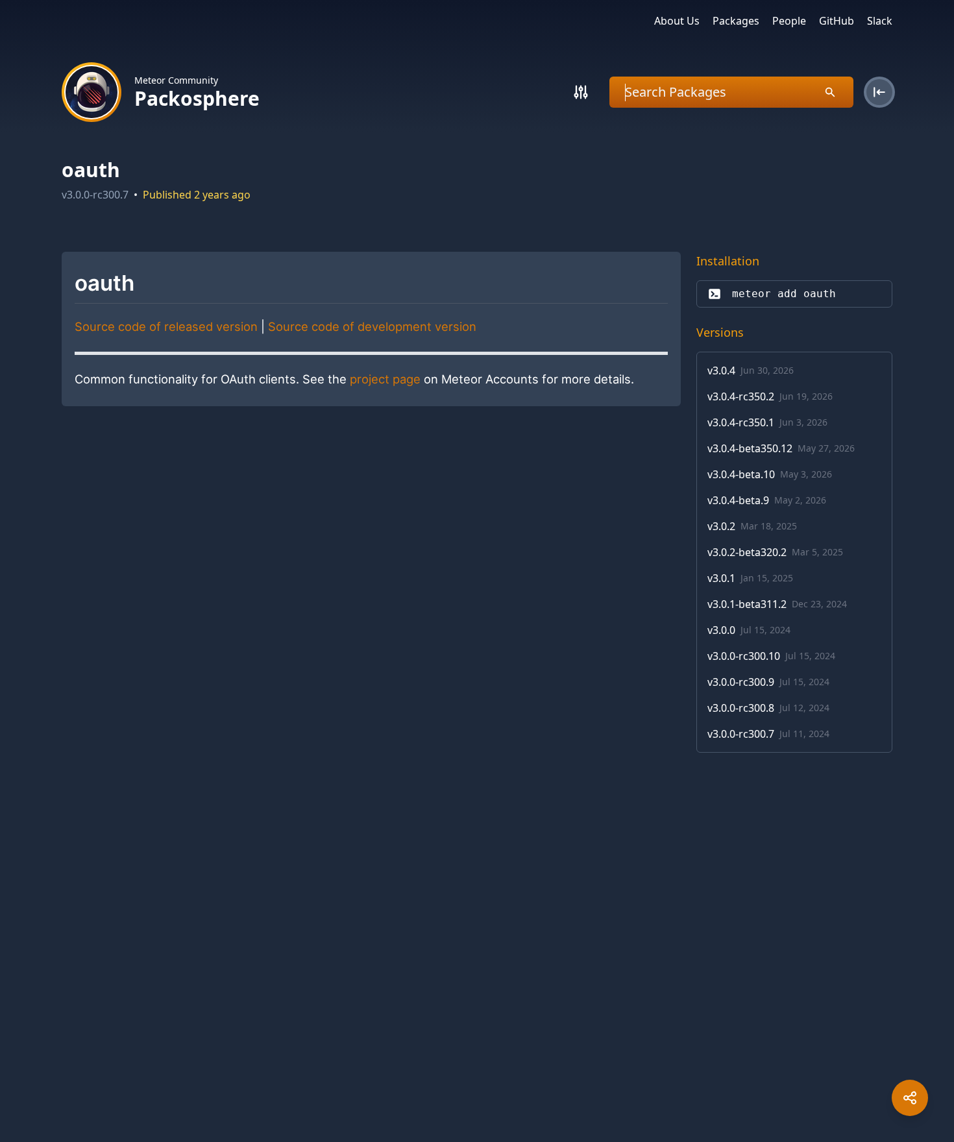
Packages (736, 21)
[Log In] (879, 92)
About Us (677, 21)
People (789, 21)
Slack (879, 21)
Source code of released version (166, 326)
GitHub (836, 21)
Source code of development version (372, 326)
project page (385, 379)
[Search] (580, 92)
